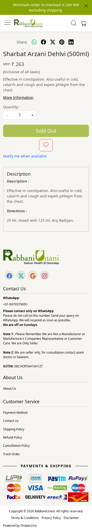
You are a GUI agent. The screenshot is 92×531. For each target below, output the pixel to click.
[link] (73, 23)
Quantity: (11, 106)
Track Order (11, 454)
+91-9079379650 (15, 304)
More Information (18, 97)
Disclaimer (71, 518)
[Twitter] (21, 275)
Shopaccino (28, 525)
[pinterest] (61, 42)
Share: (22, 42)
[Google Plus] (33, 275)
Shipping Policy (13, 429)
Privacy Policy (51, 518)
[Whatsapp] (34, 42)
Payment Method (15, 412)
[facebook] (43, 42)
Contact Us (11, 421)
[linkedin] (71, 42)
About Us (9, 388)
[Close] (86, 6)
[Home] (28, 23)
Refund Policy (12, 437)
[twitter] (52, 42)
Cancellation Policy (16, 445)
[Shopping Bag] (82, 23)
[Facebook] (9, 275)
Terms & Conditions (25, 518)
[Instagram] (44, 275)
